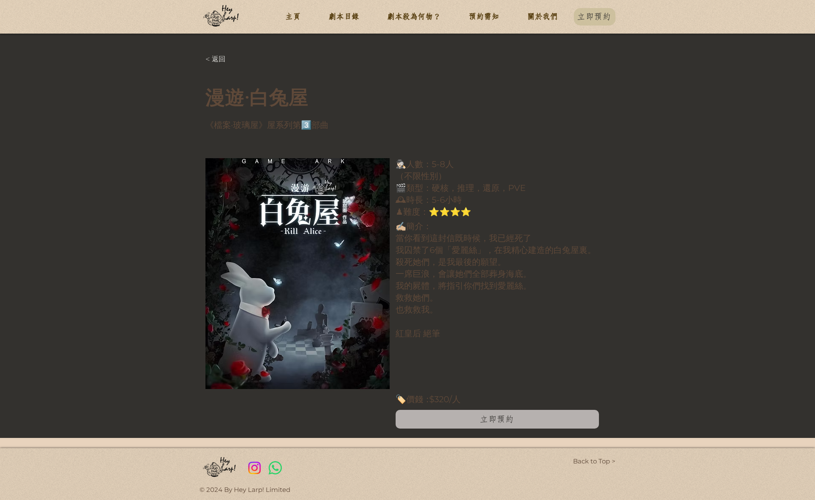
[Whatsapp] (275, 468)
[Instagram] (254, 468)
